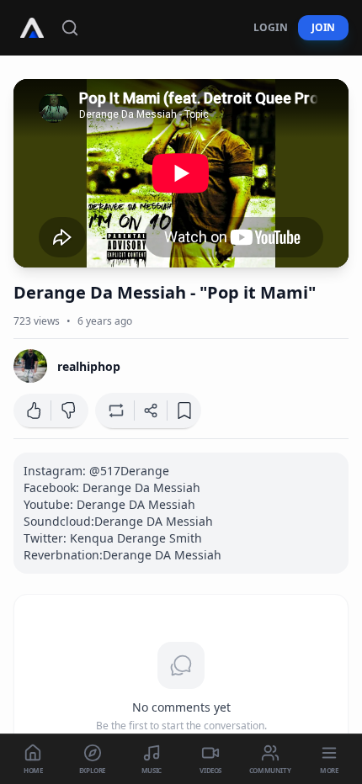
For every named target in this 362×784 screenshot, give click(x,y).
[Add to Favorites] (184, 410)
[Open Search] (70, 28)
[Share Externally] (151, 410)
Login (270, 27)
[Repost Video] (114, 410)
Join (323, 27)
